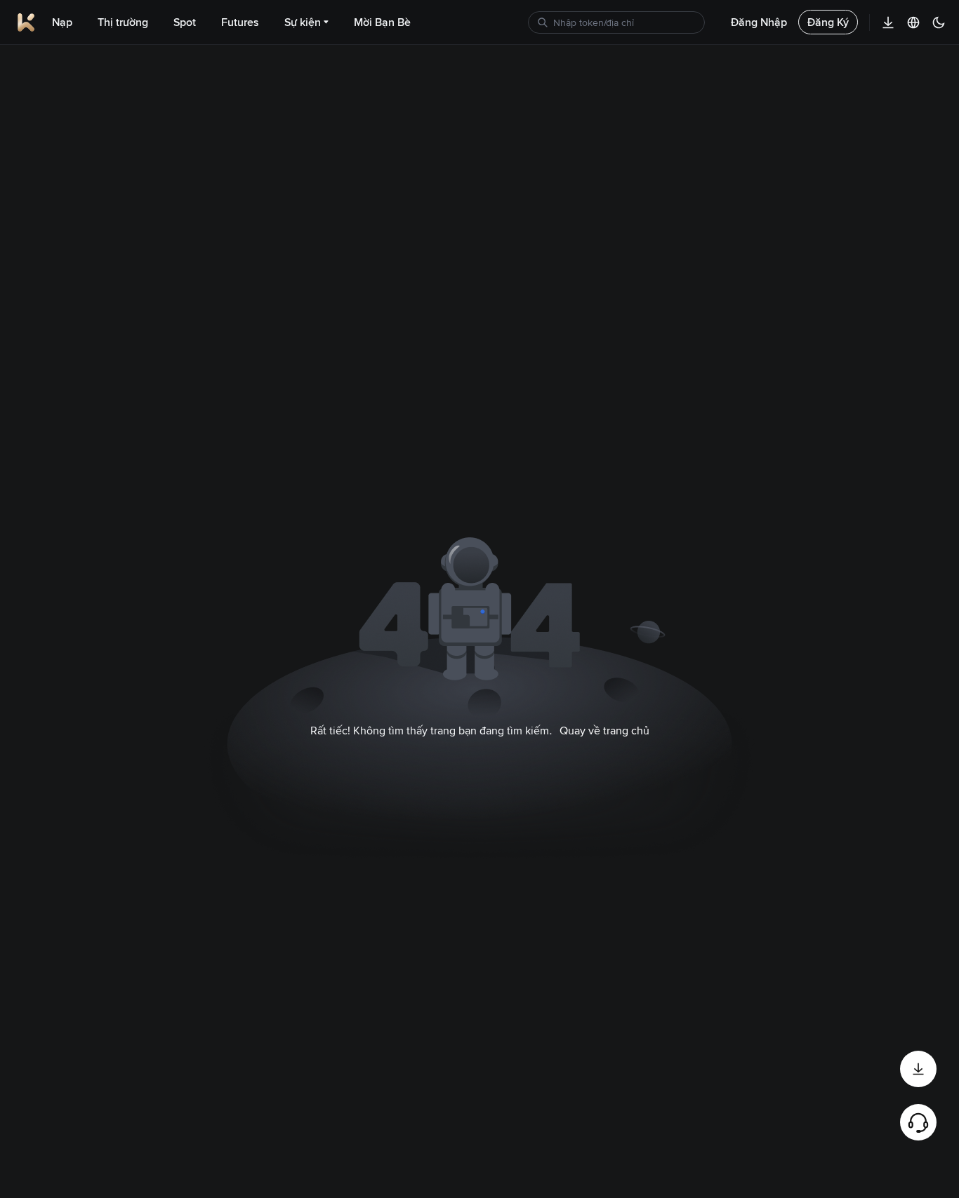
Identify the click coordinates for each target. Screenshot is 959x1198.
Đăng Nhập (759, 22)
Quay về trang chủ (604, 730)
